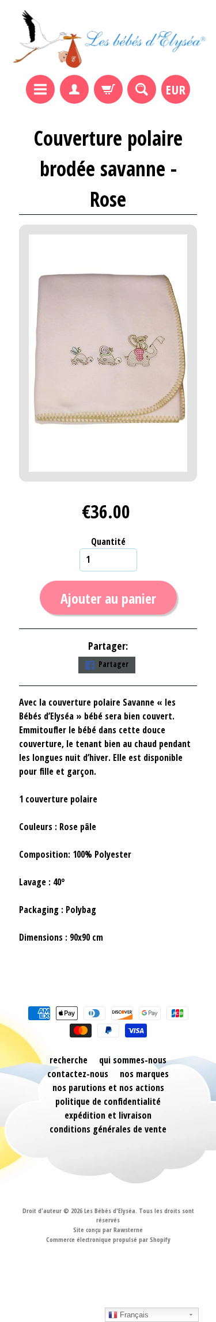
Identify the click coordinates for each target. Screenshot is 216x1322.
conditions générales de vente (108, 1129)
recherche (69, 1060)
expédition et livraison (108, 1115)
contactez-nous (77, 1073)
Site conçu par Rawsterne (108, 1229)
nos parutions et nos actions (108, 1087)
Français (133, 1314)
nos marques (144, 1073)
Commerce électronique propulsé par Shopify (108, 1239)
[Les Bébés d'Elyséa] (108, 39)
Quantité (108, 541)
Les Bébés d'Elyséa (109, 1210)
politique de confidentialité (108, 1101)
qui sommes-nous (132, 1060)
